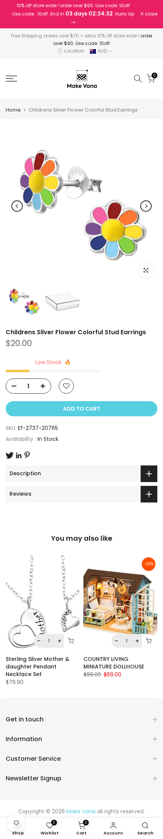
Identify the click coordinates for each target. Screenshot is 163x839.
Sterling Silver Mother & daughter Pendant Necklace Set (37, 666)
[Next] (146, 206)
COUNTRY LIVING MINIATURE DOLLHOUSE (113, 662)
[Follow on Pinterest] (27, 455)
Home (13, 109)
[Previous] (17, 206)
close (150, 14)
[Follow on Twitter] (10, 455)
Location (74, 51)
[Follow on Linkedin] (18, 455)
